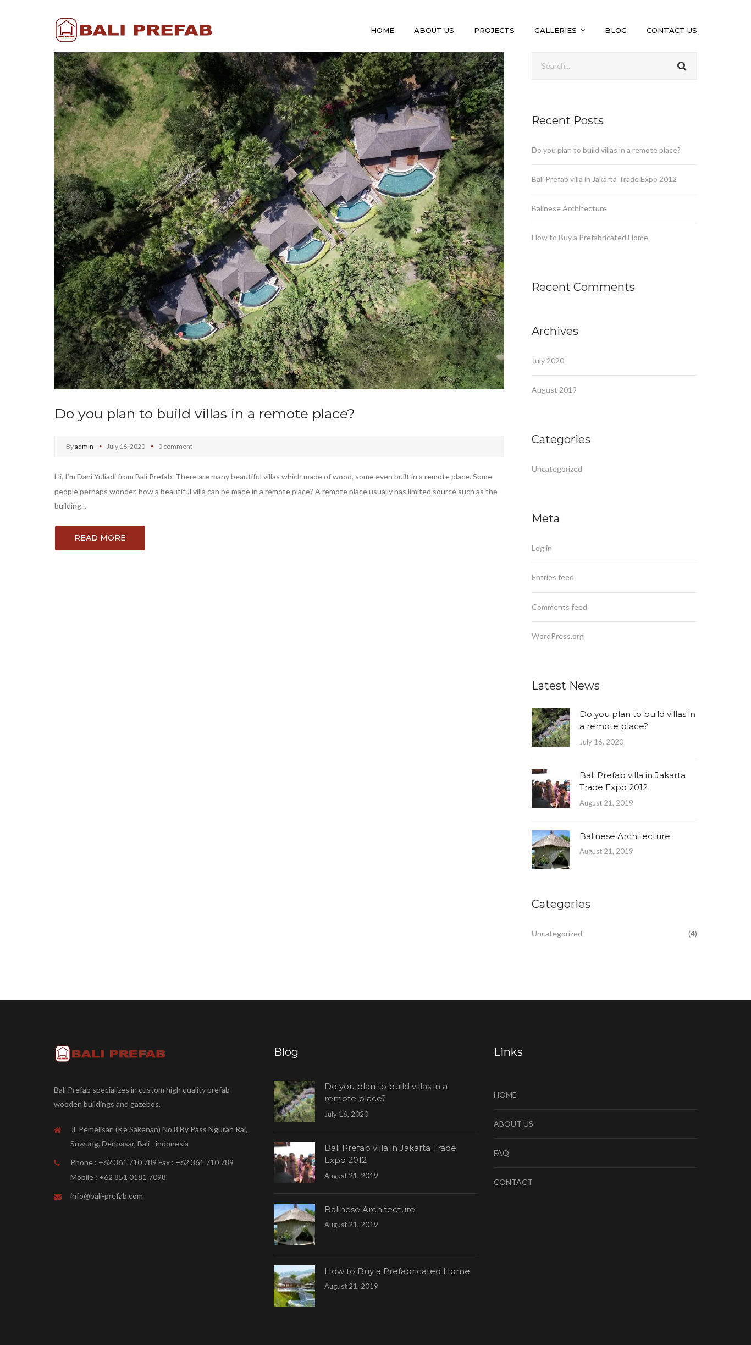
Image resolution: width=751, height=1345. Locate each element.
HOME (505, 1094)
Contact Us (672, 30)
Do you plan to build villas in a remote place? (204, 413)
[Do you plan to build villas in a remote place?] (279, 219)
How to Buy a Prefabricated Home (590, 237)
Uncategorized (557, 468)
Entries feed (553, 577)
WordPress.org (558, 636)
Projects (494, 30)
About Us (434, 30)
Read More (100, 538)
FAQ (501, 1152)
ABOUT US (513, 1123)
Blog (616, 30)
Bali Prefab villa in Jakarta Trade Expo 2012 (604, 179)
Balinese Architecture (569, 208)
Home (382, 30)
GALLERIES (555, 30)
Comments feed (559, 606)
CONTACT (513, 1182)
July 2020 (548, 360)
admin (84, 446)
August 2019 (554, 389)
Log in (542, 548)
